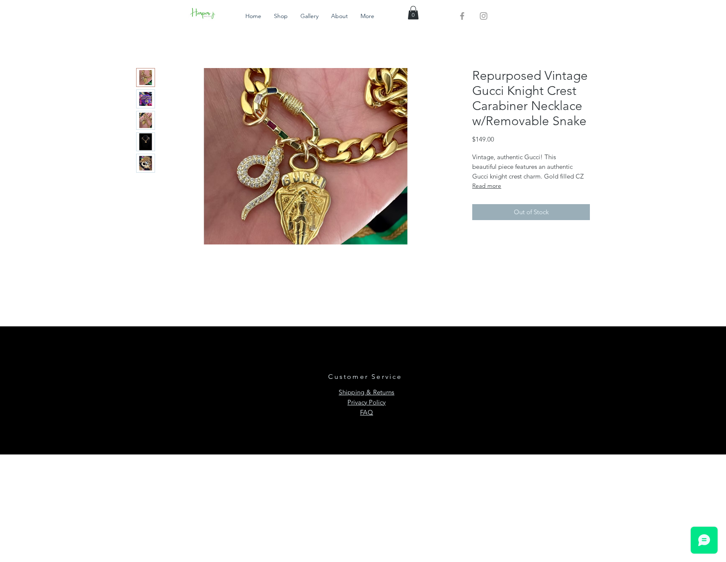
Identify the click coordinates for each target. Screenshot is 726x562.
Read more (486, 185)
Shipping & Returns (366, 392)
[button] (413, 12)
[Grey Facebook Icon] (462, 16)
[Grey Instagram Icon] (484, 16)
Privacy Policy (366, 402)
